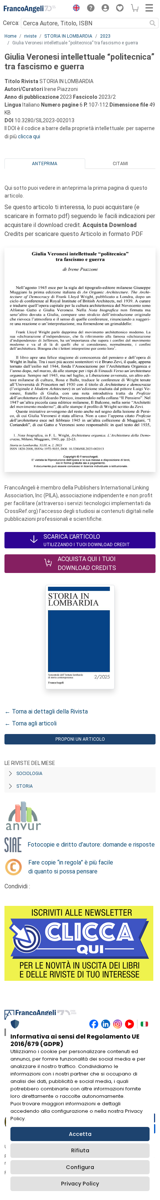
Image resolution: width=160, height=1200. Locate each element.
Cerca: (11, 22)
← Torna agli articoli (30, 723)
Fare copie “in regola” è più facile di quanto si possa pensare (70, 867)
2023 (105, 36)
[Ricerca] (153, 23)
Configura (80, 1167)
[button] (74, 9)
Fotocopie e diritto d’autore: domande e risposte (91, 844)
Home (10, 36)
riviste (30, 36)
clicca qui (29, 136)
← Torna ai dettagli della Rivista (46, 711)
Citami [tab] (120, 163)
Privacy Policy (80, 1183)
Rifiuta (80, 1150)
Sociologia (29, 773)
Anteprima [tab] (44, 163)
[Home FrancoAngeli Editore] (30, 9)
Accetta (80, 1134)
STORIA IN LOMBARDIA (68, 36)
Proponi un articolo (80, 739)
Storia (24, 786)
